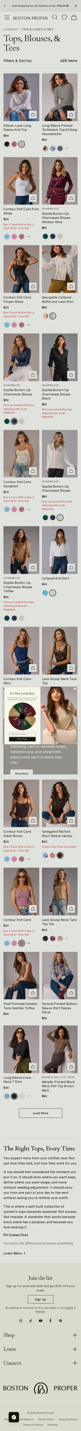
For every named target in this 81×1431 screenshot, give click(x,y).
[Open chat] (14, 1417)
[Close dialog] (74, 688)
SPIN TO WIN (22, 739)
